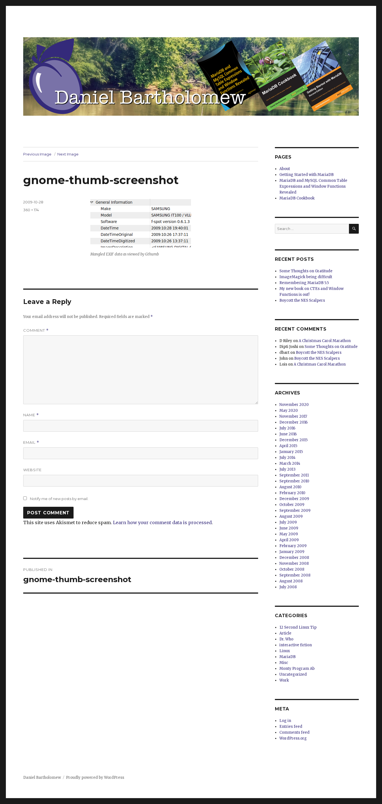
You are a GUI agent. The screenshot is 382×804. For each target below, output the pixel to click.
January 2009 (291, 551)
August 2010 (290, 487)
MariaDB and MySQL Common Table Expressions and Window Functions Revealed (313, 186)
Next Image (68, 154)
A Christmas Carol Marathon (325, 340)
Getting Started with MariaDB (306, 174)
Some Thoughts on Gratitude (306, 271)
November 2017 (293, 416)
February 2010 (292, 493)
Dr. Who (286, 639)
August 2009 (291, 516)
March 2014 (289, 463)
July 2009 (288, 522)
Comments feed (294, 732)
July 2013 (287, 469)
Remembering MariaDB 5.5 (304, 282)
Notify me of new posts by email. (59, 498)
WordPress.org (293, 738)
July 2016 (287, 428)
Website (32, 470)
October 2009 (291, 504)
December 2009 (294, 498)
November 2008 (294, 563)
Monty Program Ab (297, 668)
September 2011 (294, 475)
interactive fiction (295, 645)
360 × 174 (31, 210)
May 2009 (288, 534)
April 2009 (289, 540)
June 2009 (288, 528)
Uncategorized (293, 674)
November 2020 (294, 404)
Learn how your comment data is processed (162, 522)
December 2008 (294, 557)
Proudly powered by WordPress (95, 777)
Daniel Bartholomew (42, 777)
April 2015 (288, 445)
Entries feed (290, 726)
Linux (284, 651)
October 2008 (291, 569)
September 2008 (294, 575)
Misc (283, 662)
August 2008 (291, 581)
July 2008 (288, 587)
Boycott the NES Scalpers (302, 300)
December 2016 (293, 422)
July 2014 (287, 457)
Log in (285, 720)
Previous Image (37, 154)
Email (31, 442)
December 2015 (293, 440)
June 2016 (288, 434)
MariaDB (287, 656)
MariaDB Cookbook (297, 198)
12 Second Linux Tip (298, 627)
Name (31, 415)
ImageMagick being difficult (305, 277)
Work (284, 680)
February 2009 (292, 545)
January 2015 (291, 451)
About (284, 168)
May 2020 (288, 410)
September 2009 (294, 510)
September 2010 (294, 481)
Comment (36, 330)
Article (285, 633)
